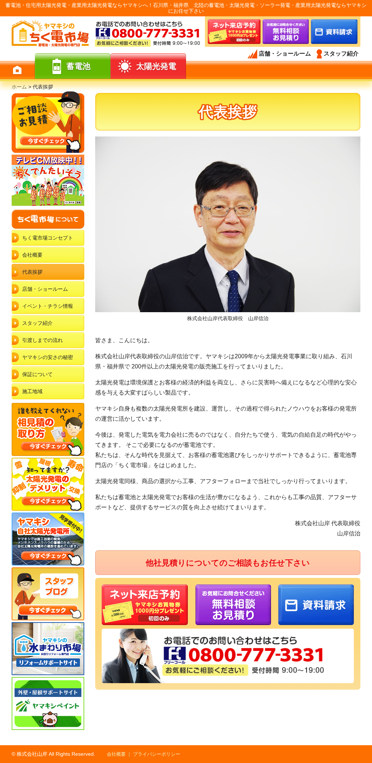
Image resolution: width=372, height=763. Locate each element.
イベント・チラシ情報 (47, 306)
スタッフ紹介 (37, 323)
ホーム (19, 87)
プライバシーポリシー (156, 754)
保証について (37, 374)
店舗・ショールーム (45, 289)
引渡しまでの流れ (42, 340)
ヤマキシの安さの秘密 (47, 357)
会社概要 (32, 255)
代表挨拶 (32, 272)
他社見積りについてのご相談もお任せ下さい (228, 562)
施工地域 (32, 391)
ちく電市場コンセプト (47, 238)
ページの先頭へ (364, 737)
